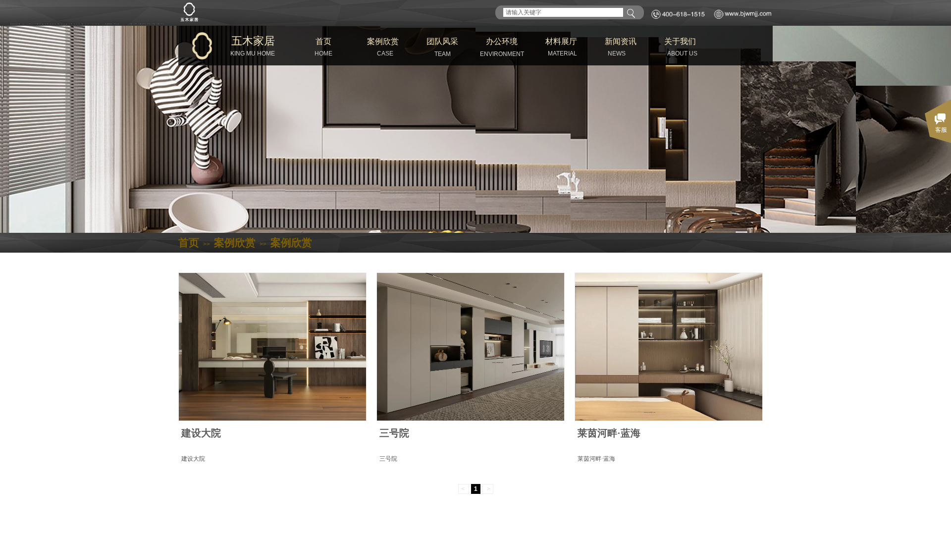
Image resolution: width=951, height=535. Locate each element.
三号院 (394, 433)
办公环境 (502, 41)
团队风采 (442, 41)
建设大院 (201, 433)
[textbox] (563, 12)
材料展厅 (561, 41)
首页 (323, 41)
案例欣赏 (383, 41)
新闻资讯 (620, 41)
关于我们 (680, 41)
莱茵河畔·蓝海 (609, 433)
